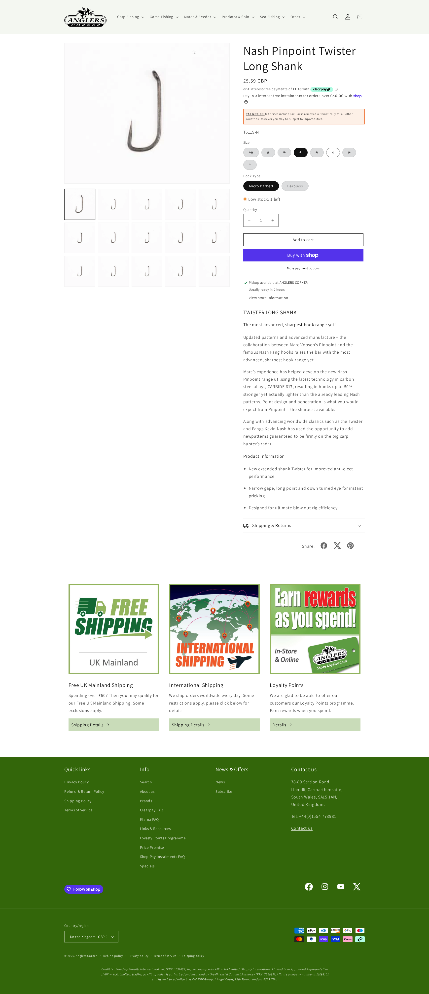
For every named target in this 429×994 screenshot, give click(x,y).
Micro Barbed (261, 185)
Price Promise (152, 847)
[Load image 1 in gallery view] (79, 204)
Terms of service (165, 956)
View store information (268, 297)
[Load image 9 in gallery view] (180, 238)
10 (254, 153)
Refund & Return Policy (84, 791)
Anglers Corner (86, 956)
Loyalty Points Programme (163, 837)
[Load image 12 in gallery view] (113, 271)
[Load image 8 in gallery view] (147, 238)
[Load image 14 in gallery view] (180, 271)
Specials (147, 865)
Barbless (298, 187)
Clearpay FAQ (151, 809)
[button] (130, 17)
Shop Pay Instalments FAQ (162, 856)
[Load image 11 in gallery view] (79, 271)
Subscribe (223, 791)
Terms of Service (78, 809)
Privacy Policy (76, 781)
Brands (146, 800)
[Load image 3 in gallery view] (147, 204)
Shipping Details (87, 725)
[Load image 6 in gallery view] (79, 238)
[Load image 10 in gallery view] (214, 238)
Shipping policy (193, 956)
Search (146, 781)
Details (279, 725)
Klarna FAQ (149, 819)
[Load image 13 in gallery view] (147, 271)
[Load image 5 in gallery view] (214, 204)
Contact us (302, 828)
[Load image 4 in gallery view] (180, 204)
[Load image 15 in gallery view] (214, 271)
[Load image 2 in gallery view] (113, 204)
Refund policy (113, 956)
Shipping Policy (78, 800)
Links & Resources (155, 828)
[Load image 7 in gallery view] (113, 238)
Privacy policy (139, 956)
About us (147, 791)
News (220, 781)
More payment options (303, 268)
